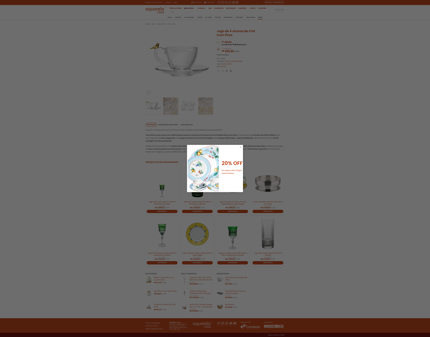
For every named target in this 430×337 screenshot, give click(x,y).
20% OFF (232, 163)
